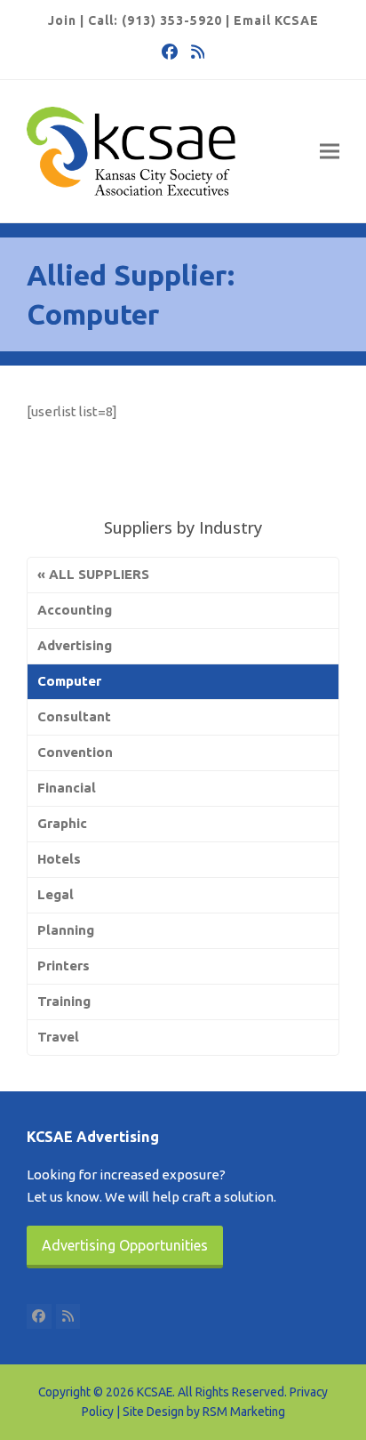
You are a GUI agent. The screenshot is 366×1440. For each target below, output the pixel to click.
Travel (58, 1036)
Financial (66, 787)
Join (62, 20)
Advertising (74, 645)
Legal (55, 894)
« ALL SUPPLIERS (93, 574)
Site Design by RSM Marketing (204, 1411)
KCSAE (154, 1392)
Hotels (59, 858)
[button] (329, 151)
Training (64, 1001)
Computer (69, 680)
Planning (65, 929)
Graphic (62, 823)
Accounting (74, 609)
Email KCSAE (276, 20)
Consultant (74, 716)
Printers (63, 965)
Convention (75, 752)
